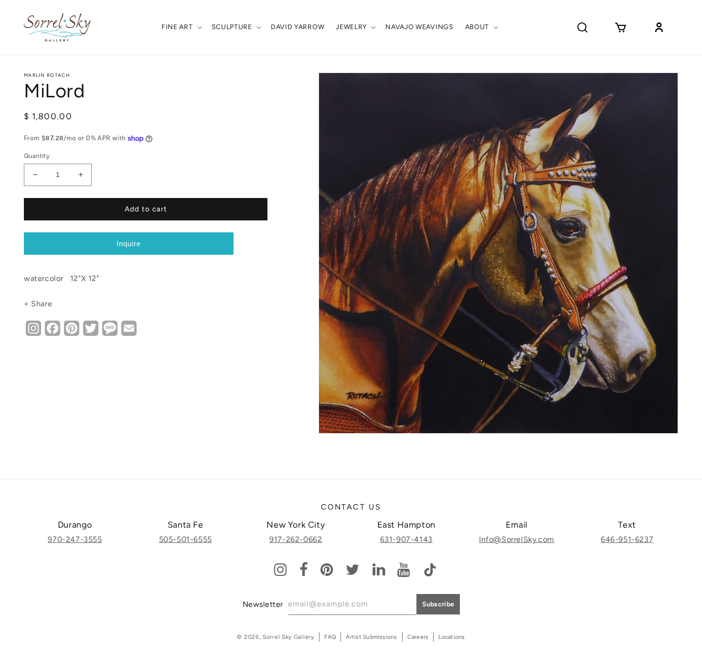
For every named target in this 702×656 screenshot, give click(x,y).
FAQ (330, 637)
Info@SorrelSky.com (516, 539)
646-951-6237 (627, 539)
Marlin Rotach (47, 75)
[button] (181, 27)
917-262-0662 (295, 539)
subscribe (438, 604)
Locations (451, 637)
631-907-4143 (406, 539)
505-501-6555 (185, 539)
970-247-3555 (75, 539)
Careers (418, 637)
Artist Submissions (371, 637)
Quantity (37, 155)
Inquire (129, 243)
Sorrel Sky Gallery (288, 637)
